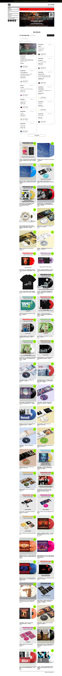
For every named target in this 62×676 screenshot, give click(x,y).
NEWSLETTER (10, 14)
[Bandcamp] (9, 21)
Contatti (9, 16)
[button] (36, 35)
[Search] (18, 8)
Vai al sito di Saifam (11, 18)
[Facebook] (11, 21)
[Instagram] (13, 21)
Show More (25, 61)
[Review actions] (35, 56)
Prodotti (9, 10)
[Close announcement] (60, 1)
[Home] (9, 4)
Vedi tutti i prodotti (49, 672)
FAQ (8, 12)
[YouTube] (15, 21)
